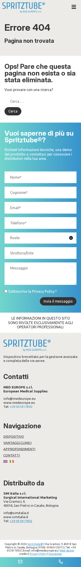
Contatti (11, 455)
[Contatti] (20, 562)
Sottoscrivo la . (32, 291)
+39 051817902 (21, 521)
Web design (67, 550)
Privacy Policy (43, 291)
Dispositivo (13, 436)
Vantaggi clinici (17, 443)
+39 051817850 (21, 407)
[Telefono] (60, 562)
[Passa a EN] (5, 462)
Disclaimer (55, 553)
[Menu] (73, 7)
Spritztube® (35, 544)
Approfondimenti (19, 449)
